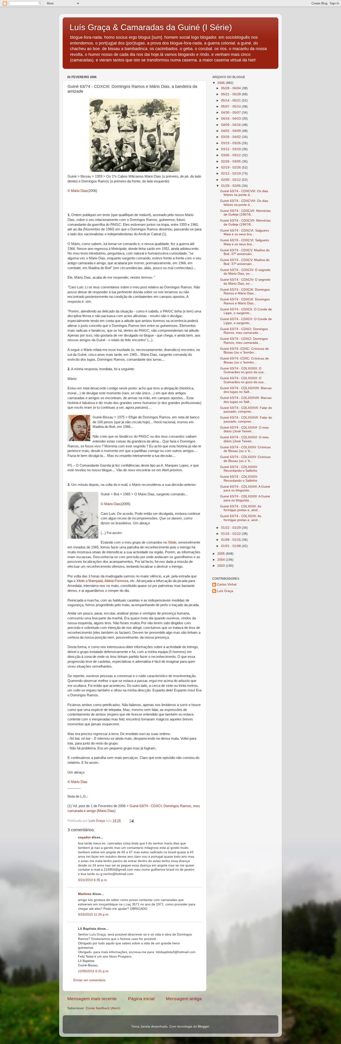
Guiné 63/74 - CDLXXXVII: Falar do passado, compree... (246, 409)
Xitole (172, 542)
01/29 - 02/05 (231, 186)
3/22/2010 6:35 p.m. (93, 880)
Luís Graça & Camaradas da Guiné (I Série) (151, 27)
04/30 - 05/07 (231, 112)
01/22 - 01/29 (231, 527)
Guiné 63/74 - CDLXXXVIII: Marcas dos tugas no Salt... (246, 390)
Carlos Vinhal (226, 584)
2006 (221, 83)
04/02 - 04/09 (231, 131)
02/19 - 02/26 (231, 167)
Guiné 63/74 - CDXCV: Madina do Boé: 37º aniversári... (245, 252)
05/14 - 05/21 (231, 100)
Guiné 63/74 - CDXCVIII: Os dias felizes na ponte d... (244, 193)
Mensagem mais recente (92, 998)
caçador (84, 837)
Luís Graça (225, 591)
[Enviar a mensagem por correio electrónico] (131, 820)
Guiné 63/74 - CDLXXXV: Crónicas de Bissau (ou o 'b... (245, 449)
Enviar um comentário (89, 980)
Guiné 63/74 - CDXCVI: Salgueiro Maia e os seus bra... (244, 232)
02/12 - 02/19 (231, 173)
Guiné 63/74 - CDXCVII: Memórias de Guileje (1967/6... (245, 212)
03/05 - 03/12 (231, 155)
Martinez (84, 894)
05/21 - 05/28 (231, 94)
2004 (221, 559)
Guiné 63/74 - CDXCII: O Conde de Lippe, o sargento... (246, 311)
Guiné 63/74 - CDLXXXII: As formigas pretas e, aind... (240, 508)
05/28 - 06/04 (231, 88)
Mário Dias (79, 191)
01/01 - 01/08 (231, 546)
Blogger (203, 1026)
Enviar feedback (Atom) (103, 1008)
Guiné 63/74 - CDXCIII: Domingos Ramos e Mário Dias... (245, 291)
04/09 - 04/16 (231, 125)
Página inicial (141, 998)
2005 (221, 553)
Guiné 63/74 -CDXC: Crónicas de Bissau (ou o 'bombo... (244, 350)
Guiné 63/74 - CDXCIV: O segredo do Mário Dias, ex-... (245, 271)
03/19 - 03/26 (231, 143)
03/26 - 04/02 (231, 137)
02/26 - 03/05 (231, 161)
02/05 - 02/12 (231, 179)
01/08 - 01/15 (231, 539)
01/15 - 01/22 (231, 533)
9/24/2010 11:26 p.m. (93, 914)
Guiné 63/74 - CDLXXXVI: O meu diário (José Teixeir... (244, 429)
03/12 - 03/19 (231, 149)
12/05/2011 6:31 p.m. (93, 971)
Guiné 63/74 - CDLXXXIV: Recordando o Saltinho (239, 468)
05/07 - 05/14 (231, 106)
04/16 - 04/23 (231, 118)
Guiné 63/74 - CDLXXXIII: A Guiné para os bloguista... (245, 488)
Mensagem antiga (184, 998)
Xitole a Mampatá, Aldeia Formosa (102, 581)
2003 (221, 565)
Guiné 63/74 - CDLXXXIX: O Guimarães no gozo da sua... (243, 370)
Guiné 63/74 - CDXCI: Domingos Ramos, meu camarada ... (244, 330)
